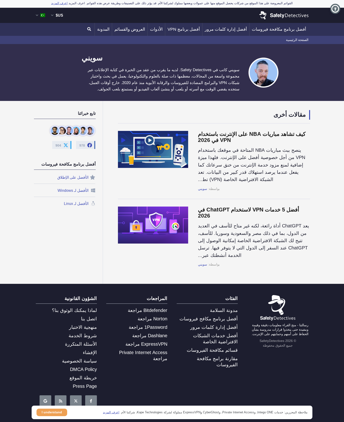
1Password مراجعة (148, 327)
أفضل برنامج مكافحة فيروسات (279, 29)
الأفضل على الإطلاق (72, 177)
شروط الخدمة (83, 335)
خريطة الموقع (83, 377)
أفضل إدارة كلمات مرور (226, 29)
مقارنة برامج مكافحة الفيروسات (217, 361)
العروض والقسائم (129, 29)
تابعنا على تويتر (76, 401)
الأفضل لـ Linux (76, 204)
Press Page (85, 386)
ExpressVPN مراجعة (146, 344)
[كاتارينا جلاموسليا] (76, 131)
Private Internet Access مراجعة (143, 355)
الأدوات (156, 29)
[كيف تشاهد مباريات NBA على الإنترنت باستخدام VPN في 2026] (158, 161)
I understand (52, 412)
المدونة (103, 29)
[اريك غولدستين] (69, 131)
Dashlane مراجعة (149, 335)
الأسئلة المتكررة (81, 344)
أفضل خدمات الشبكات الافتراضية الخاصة (215, 338)
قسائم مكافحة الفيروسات (212, 350)
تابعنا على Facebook (91, 401)
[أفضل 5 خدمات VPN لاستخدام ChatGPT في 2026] (158, 237)
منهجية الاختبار (83, 327)
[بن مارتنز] (90, 131)
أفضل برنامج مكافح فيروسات (208, 318)
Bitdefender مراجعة (147, 310)
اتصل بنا (89, 318)
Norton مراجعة (152, 318)
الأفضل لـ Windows (73, 190)
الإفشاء (90, 352)
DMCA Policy (83, 369)
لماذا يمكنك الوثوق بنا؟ (74, 310)
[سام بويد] (83, 131)
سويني (202, 189)
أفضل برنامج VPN (184, 29)
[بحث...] (90, 29)
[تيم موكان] (55, 131)
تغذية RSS (60, 401)
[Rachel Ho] (62, 131)
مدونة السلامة (224, 310)
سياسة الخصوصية (79, 360)
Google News (45, 401)
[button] (335, 9)
